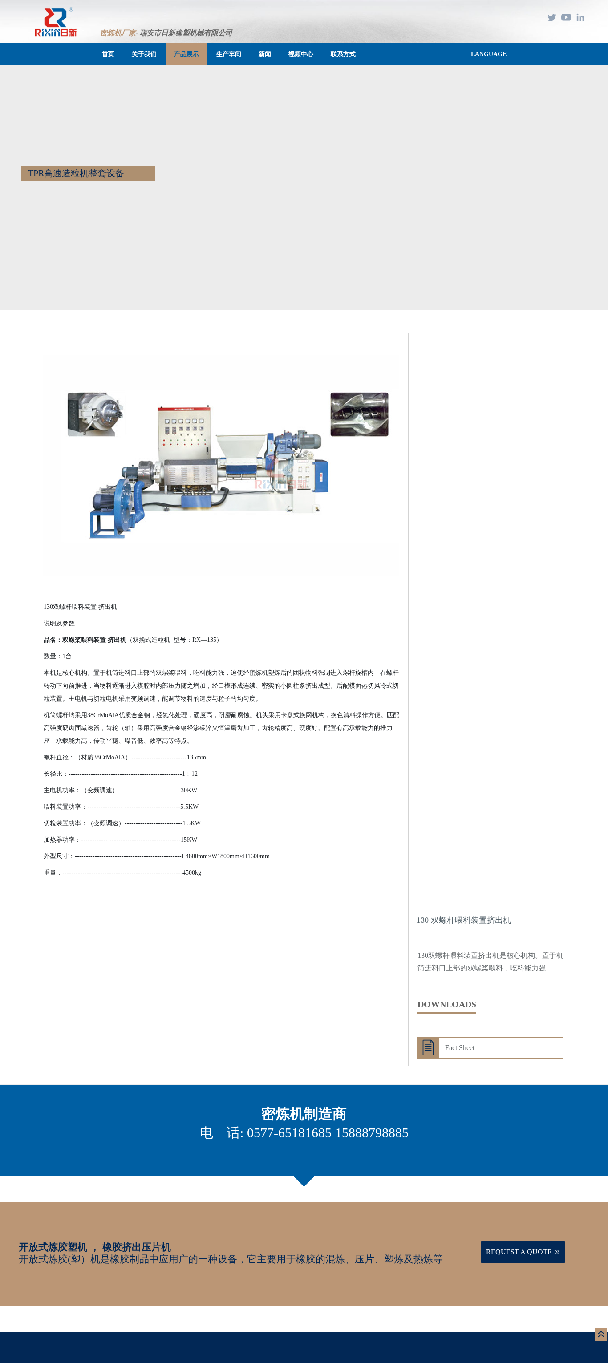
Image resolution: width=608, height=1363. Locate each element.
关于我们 (144, 54)
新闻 (265, 54)
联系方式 (343, 54)
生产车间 (228, 54)
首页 (108, 54)
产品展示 (186, 54)
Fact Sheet (459, 1047)
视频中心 (300, 54)
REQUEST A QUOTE (519, 1252)
